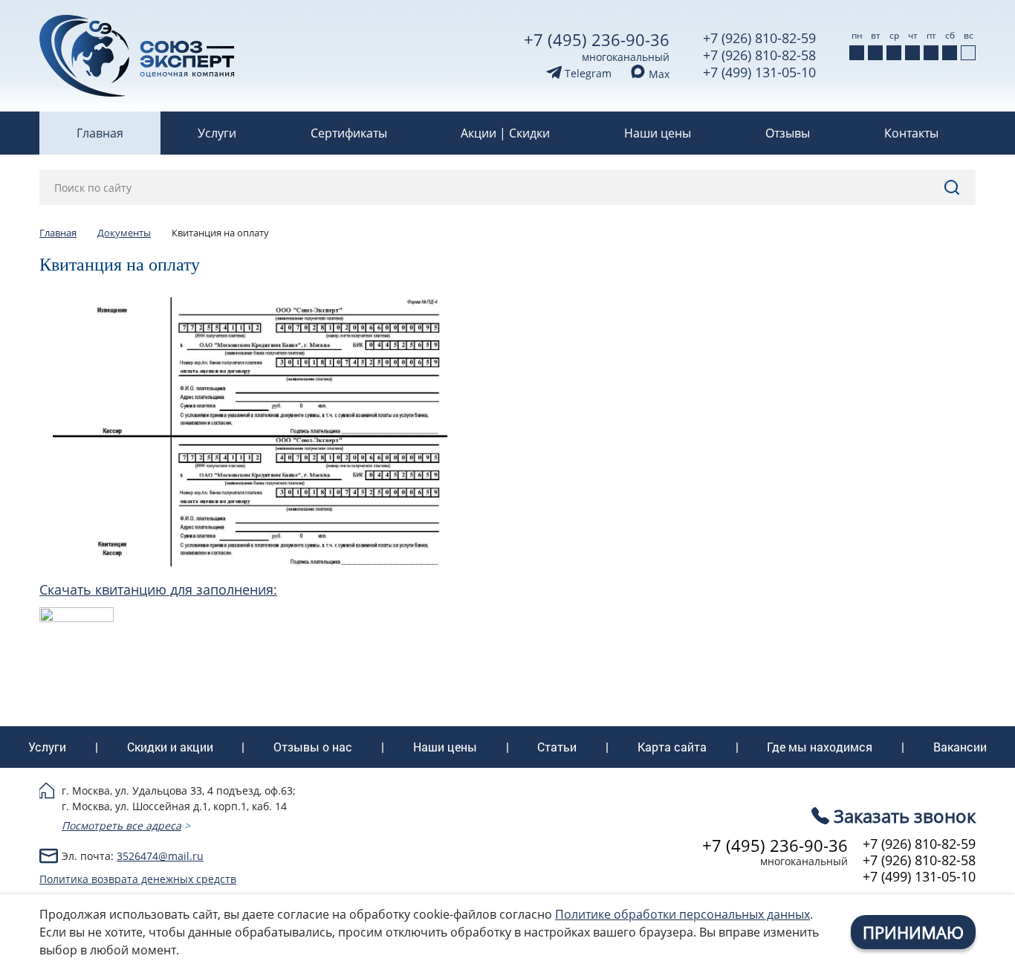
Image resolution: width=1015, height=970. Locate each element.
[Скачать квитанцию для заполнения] (76, 615)
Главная (100, 133)
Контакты (911, 133)
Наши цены (657, 133)
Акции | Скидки (505, 133)
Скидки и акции (170, 747)
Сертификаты (349, 133)
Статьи (557, 747)
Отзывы (787, 133)
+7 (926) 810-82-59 (759, 38)
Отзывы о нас (312, 747)
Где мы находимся (819, 747)
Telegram (587, 73)
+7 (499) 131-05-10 (759, 72)
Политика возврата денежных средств (137, 879)
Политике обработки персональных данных (682, 914)
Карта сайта (672, 747)
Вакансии (960, 747)
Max (657, 74)
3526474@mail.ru (160, 856)
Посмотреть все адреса (121, 825)
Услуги (217, 133)
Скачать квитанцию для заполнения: (158, 589)
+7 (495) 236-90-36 (596, 39)
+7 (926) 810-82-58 (759, 55)
